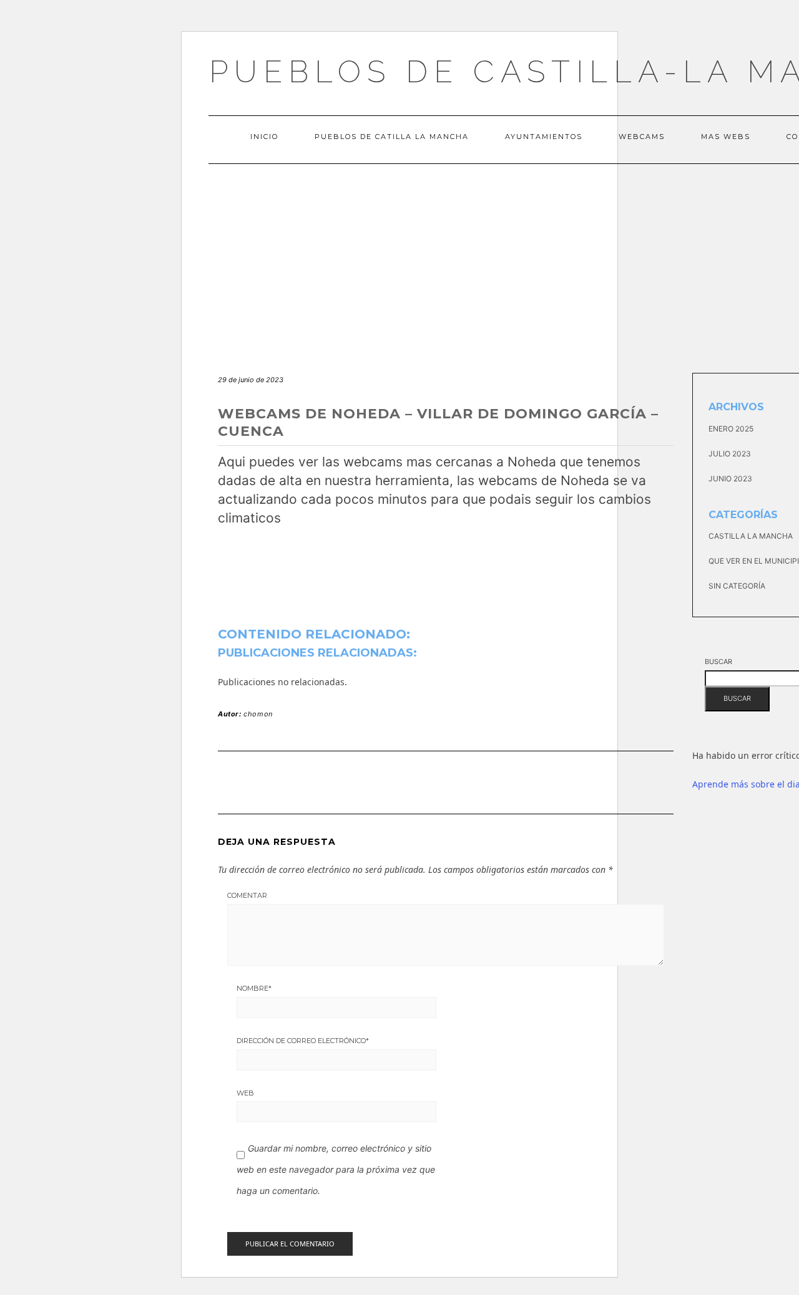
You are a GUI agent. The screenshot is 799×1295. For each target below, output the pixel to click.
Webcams (642, 136)
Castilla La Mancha (750, 536)
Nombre (254, 988)
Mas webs (725, 136)
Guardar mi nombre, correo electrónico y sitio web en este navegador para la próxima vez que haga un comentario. (336, 1169)
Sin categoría (736, 585)
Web (245, 1093)
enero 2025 (730, 428)
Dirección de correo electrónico (303, 1040)
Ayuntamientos (543, 136)
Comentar (247, 895)
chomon (258, 714)
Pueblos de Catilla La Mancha (392, 136)
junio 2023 (730, 478)
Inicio (264, 136)
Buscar (718, 661)
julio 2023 (729, 453)
